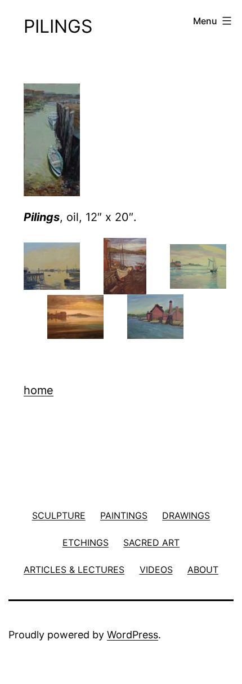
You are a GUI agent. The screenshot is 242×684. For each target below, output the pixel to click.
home (38, 390)
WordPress (132, 635)
